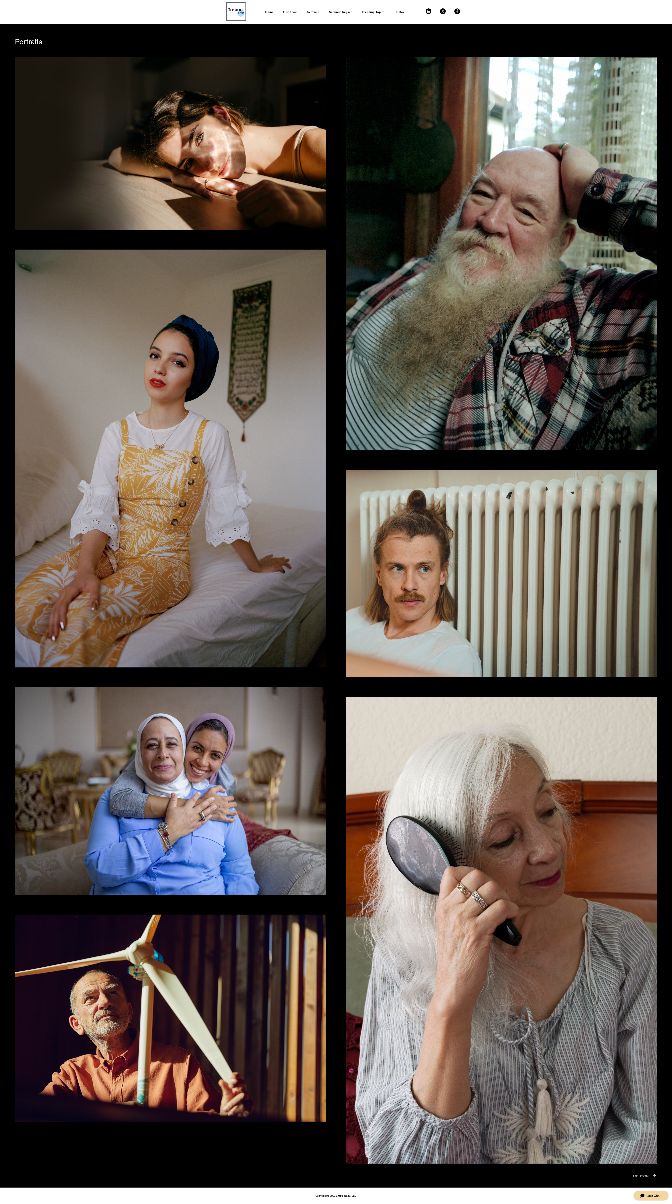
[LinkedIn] (428, 11)
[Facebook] (457, 11)
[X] (443, 11)
